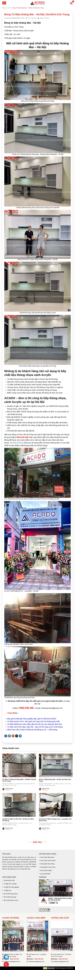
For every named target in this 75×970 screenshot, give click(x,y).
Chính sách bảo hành (47, 857)
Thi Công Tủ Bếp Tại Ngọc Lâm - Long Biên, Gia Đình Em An (55, 819)
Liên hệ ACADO (45, 874)
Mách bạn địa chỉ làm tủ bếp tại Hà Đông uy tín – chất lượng (32, 730)
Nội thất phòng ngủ (10, 897)
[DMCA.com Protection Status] (49, 968)
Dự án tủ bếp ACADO (13, 18)
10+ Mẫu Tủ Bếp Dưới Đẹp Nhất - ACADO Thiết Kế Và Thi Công (19, 780)
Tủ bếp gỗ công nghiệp (11, 887)
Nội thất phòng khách (11, 894)
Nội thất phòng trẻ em (11, 900)
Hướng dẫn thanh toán (47, 867)
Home (4, 8)
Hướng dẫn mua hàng (47, 864)
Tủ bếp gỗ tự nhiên (10, 884)
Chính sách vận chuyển (48, 860)
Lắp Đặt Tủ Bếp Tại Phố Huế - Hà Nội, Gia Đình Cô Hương (18, 819)
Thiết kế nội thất (9, 880)
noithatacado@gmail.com (12, 961)
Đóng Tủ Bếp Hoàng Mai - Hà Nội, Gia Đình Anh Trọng (55, 780)
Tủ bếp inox (7, 890)
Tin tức (9, 8)
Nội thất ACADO (16, 443)
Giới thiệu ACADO (46, 870)
